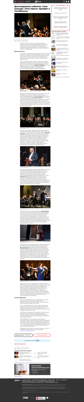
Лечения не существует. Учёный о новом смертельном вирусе (62, 41)
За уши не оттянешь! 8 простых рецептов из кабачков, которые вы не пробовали (63, 49)
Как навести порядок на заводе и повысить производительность (60, 27)
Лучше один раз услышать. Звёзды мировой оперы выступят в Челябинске (25, 353)
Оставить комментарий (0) (42, 335)
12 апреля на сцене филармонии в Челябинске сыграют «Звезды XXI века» (25, 356)
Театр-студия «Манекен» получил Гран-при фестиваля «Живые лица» (43, 356)
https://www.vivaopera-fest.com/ (27, 330)
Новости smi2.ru (18, 376)
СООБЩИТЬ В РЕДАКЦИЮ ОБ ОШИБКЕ (51, 382)
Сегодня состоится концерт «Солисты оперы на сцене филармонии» (42, 353)
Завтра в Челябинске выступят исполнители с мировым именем (25, 360)
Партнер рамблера (32, 397)
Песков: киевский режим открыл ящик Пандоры (62, 63)
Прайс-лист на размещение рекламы (29, 381)
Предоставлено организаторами (44, 37)
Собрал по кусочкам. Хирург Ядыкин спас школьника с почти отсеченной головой (63, 37)
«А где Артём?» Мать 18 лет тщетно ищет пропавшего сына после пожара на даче (62, 53)
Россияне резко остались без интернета (61, 74)
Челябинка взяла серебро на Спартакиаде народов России (60, 22)
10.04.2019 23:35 (17, 4)
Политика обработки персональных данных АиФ (46, 381)
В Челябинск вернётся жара (61, 13)
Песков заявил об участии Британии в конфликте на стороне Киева (62, 59)
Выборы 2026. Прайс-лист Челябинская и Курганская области (33, 382)
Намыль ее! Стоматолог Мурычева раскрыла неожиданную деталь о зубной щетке (62, 34)
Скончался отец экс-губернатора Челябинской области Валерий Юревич (60, 8)
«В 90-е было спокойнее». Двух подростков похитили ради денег (62, 45)
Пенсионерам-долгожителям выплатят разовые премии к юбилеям (62, 66)
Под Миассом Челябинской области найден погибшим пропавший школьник (60, 17)
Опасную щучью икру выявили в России (61, 70)
